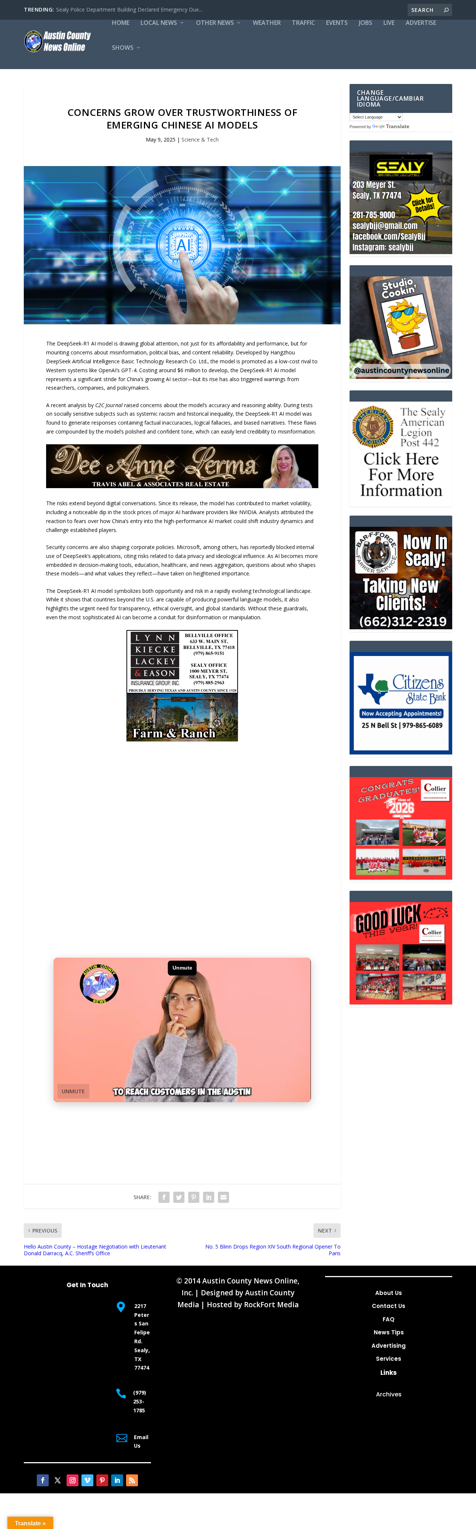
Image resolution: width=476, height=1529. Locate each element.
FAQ (389, 1319)
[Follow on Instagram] (72, 1480)
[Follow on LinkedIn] (117, 1480)
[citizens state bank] (401, 752)
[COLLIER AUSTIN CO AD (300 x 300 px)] (401, 877)
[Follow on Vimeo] (87, 1480)
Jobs (365, 23)
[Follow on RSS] (132, 1480)
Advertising (389, 1346)
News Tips (389, 1332)
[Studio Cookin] (401, 376)
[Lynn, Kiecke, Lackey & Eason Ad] (182, 739)
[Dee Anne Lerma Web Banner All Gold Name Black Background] (182, 486)
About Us (388, 1293)
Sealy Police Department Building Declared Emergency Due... (129, 9)
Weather (267, 23)
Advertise (421, 23)
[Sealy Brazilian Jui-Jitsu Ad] (401, 252)
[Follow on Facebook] (43, 1480)
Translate (397, 126)
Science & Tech (200, 139)
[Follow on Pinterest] (102, 1480)
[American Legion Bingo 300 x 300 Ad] (401, 502)
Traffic (303, 23)
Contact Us (388, 1306)
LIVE (389, 23)
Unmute (73, 1091)
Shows (123, 48)
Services (388, 1359)
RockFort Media (271, 1304)
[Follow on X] (58, 1480)
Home (120, 23)
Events (337, 23)
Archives (389, 1394)
